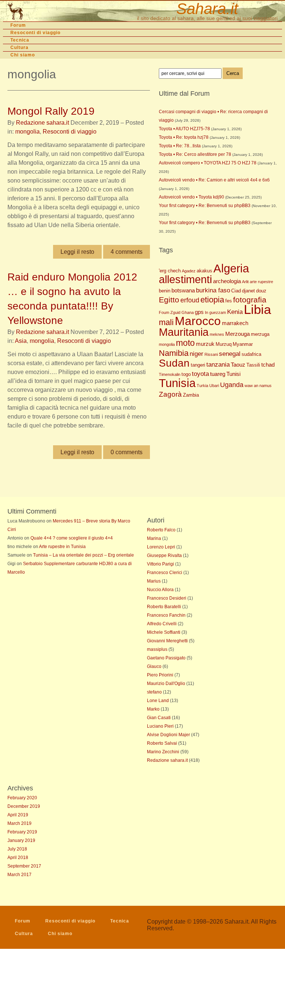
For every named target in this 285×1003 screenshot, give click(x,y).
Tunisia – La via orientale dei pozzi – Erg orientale (83, 555)
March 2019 (19, 823)
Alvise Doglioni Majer (168, 734)
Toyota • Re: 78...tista (180, 145)
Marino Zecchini (163, 751)
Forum (18, 25)
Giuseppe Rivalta (164, 555)
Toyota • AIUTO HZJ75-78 (184, 128)
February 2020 (22, 797)
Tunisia (177, 383)
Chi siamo (22, 55)
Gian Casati (159, 717)
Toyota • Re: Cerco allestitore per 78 (195, 154)
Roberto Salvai (162, 743)
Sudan (174, 363)
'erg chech (170, 270)
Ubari (214, 385)
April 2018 (17, 857)
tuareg (217, 374)
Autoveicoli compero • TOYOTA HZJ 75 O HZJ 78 (207, 162)
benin (164, 291)
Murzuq (224, 344)
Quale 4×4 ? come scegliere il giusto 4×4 (71, 538)
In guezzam (215, 312)
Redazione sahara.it (42, 122)
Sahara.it (207, 8)
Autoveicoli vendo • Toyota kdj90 (191, 197)
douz (261, 291)
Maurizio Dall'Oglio (166, 683)
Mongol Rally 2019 (51, 111)
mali (166, 322)
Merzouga (237, 334)
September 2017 (24, 866)
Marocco (198, 321)
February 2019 (22, 832)
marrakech (235, 323)
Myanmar (243, 344)
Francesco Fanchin (166, 615)
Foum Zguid (169, 312)
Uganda (231, 385)
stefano (154, 692)
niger (196, 353)
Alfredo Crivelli (162, 623)
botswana (183, 290)
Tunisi (233, 374)
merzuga (260, 334)
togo (186, 374)
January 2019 (21, 840)
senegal (229, 353)
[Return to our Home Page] (50, 11)
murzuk (205, 344)
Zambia (191, 395)
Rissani (211, 354)
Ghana (187, 312)
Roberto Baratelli (164, 606)
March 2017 (19, 874)
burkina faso (213, 290)
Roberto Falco (161, 529)
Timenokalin (169, 374)
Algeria (231, 268)
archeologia (227, 281)
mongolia (27, 131)
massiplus (157, 649)
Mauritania (184, 332)
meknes (217, 334)
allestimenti (185, 279)
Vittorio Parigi (160, 564)
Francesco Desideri (166, 598)
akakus (204, 270)
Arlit (245, 281)
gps (199, 312)
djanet (248, 291)
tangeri (198, 365)
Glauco (154, 666)
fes (228, 301)
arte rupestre (261, 281)
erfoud (189, 300)
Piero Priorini (160, 675)
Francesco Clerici (164, 572)
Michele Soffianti (163, 632)
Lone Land (158, 700)
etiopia (212, 299)
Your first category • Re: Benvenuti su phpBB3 (204, 205)
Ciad (236, 291)
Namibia (174, 353)
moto (185, 343)
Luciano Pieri (160, 726)
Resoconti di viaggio (35, 32)
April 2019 (17, 814)
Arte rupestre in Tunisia (62, 546)
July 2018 (17, 849)
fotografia (249, 299)
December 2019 (23, 806)
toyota (200, 373)
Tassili (253, 365)
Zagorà (170, 394)
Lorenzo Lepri (161, 547)
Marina (154, 538)
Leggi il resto (77, 252)
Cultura (19, 47)
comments (126, 252)
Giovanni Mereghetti (167, 640)
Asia (21, 341)
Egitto (169, 299)
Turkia (202, 385)
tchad (268, 364)
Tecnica (19, 40)
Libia (257, 309)
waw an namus (258, 385)
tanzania (218, 364)
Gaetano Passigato (166, 658)
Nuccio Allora (160, 589)
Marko (153, 709)
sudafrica (251, 354)
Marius (154, 581)
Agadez (189, 271)
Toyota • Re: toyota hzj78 (184, 137)
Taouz (238, 364)
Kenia (235, 311)
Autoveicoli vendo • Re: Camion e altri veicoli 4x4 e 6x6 (214, 180)
